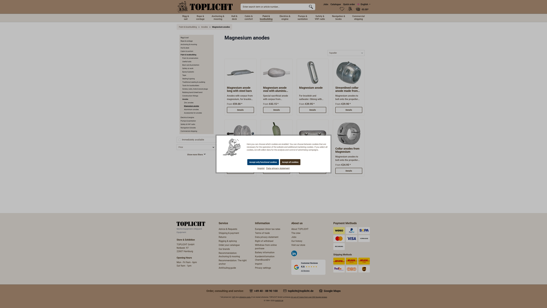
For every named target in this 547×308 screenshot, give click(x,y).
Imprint (261, 168)
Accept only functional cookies (263, 162)
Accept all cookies (290, 162)
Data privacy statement (278, 168)
